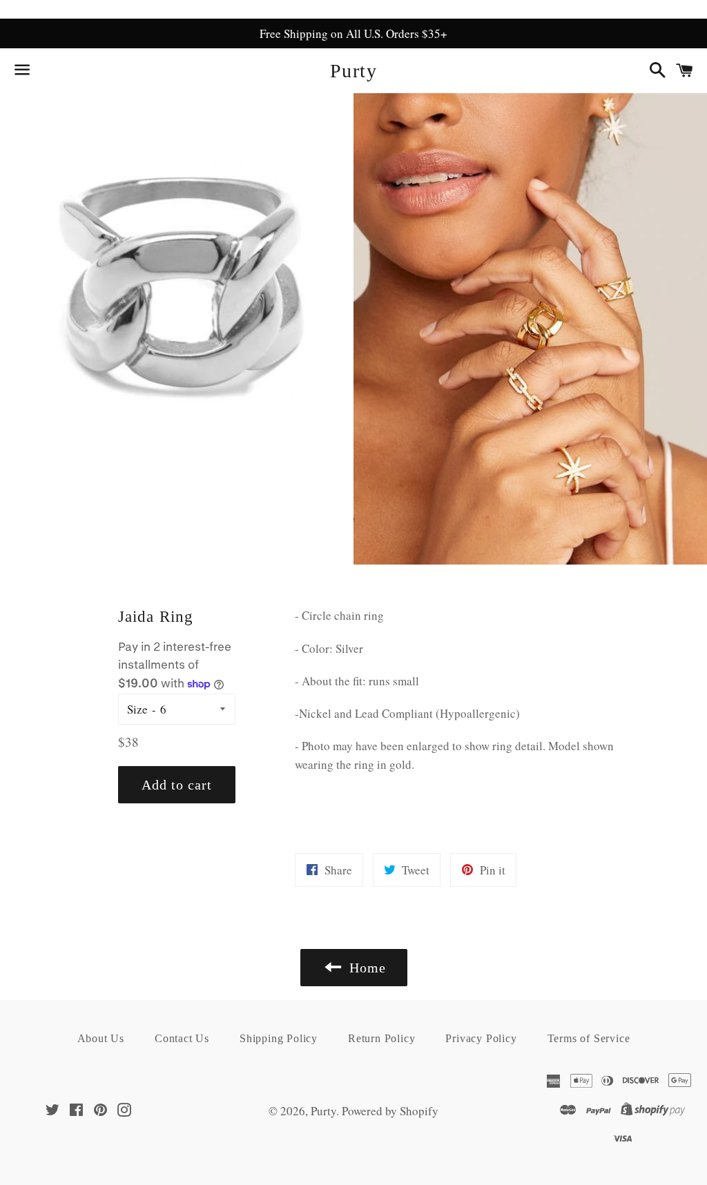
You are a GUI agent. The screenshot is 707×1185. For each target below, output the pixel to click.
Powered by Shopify (390, 1111)
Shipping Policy (279, 1038)
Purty (353, 70)
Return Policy (381, 1038)
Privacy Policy (480, 1038)
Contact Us (182, 1038)
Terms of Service (589, 1038)
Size (137, 709)
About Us (100, 1038)
